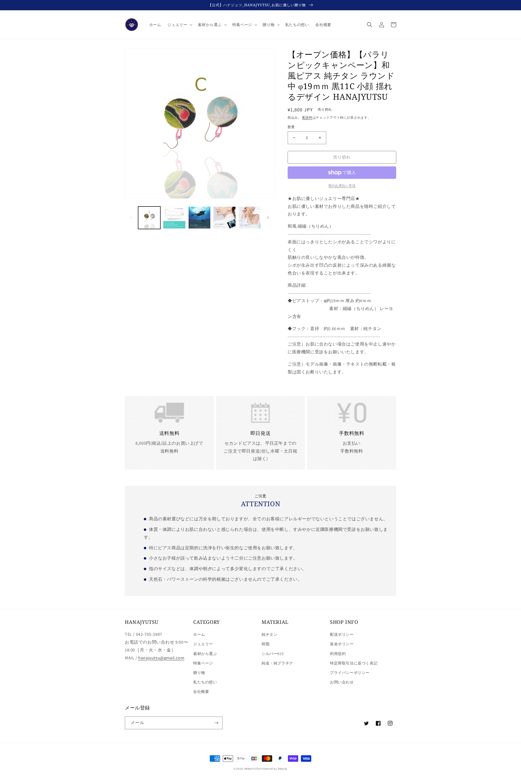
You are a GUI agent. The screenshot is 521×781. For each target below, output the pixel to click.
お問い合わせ (342, 682)
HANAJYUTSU (252, 768)
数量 (291, 127)
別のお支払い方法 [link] (341, 185)
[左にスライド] (131, 218)
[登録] (216, 723)
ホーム (199, 634)
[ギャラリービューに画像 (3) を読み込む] (199, 217)
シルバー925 (273, 653)
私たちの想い (205, 682)
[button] (179, 24)
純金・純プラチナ (277, 663)
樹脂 (265, 643)
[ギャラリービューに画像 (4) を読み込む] (224, 217)
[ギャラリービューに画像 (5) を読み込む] (250, 217)
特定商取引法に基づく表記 (353, 663)
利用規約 (338, 653)
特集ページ (203, 663)
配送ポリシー (342, 634)
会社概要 (201, 691)
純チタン (269, 634)
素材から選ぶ (205, 653)
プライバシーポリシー (350, 672)
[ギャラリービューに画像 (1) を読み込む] (149, 217)
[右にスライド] (268, 218)
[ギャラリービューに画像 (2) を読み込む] (174, 217)
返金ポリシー (342, 643)
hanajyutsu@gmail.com (161, 658)
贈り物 (199, 672)
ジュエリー (203, 643)
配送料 (307, 117)
